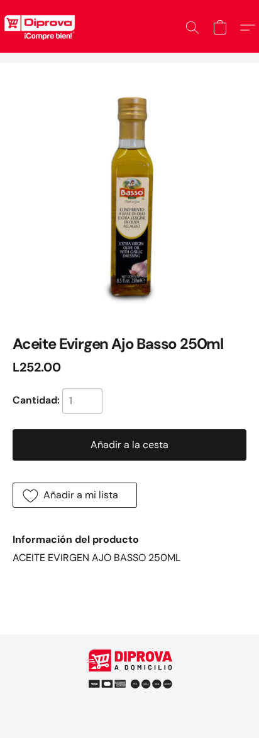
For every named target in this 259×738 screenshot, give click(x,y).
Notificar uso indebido (129, 678)
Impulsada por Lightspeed (130, 700)
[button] (192, 27)
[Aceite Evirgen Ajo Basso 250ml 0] (129, 192)
